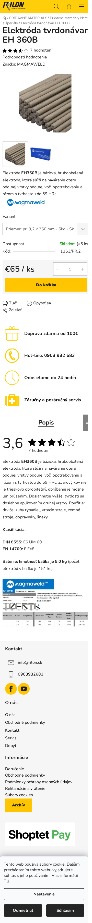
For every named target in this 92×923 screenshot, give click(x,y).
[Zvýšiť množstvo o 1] (83, 269)
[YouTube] (24, 689)
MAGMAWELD (31, 64)
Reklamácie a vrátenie (25, 789)
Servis (11, 738)
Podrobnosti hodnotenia (25, 57)
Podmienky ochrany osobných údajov (38, 782)
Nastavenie (44, 894)
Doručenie (14, 769)
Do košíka (46, 285)
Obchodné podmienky (25, 722)
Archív (18, 805)
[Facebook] (11, 689)
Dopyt (10, 746)
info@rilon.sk (30, 662)
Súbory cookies (19, 795)
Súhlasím (65, 910)
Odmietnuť (23, 910)
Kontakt (12, 730)
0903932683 (30, 674)
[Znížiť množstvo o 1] (57, 269)
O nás (10, 715)
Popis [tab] (46, 422)
